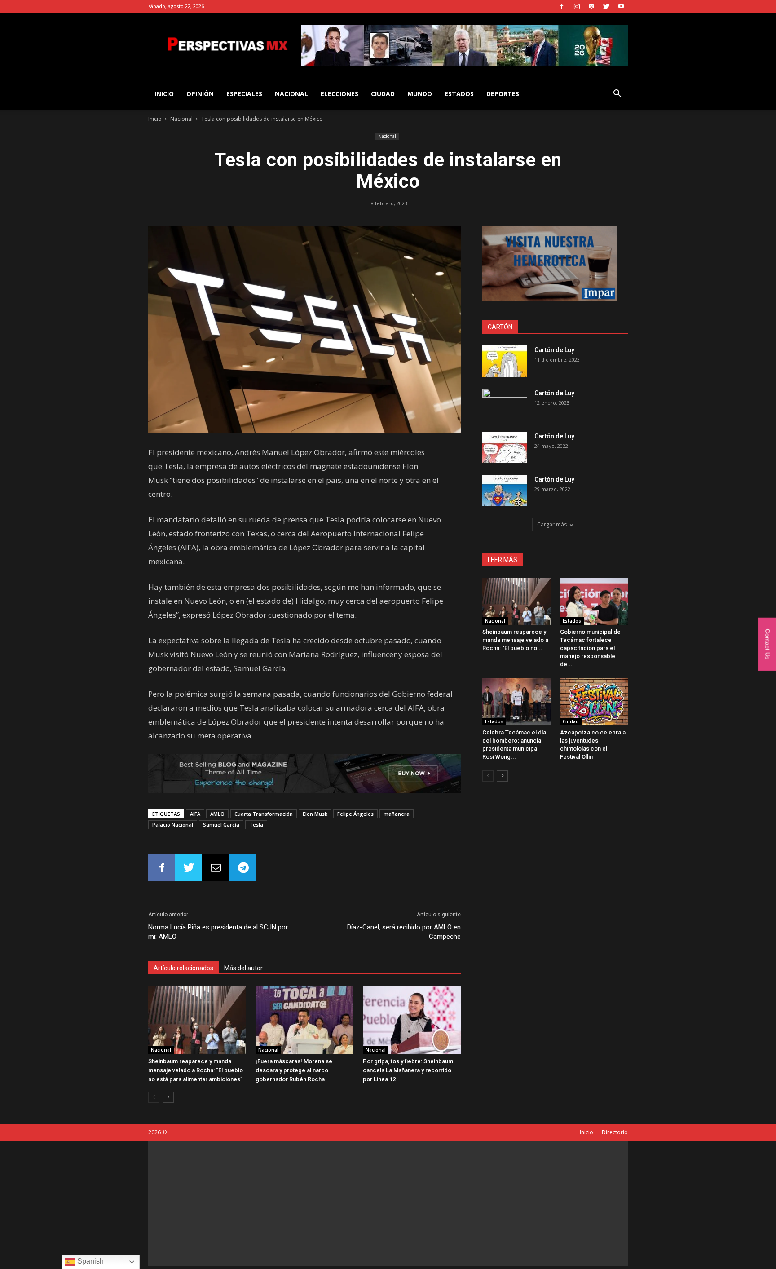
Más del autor (243, 968)
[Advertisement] (388, 1203)
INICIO (164, 93)
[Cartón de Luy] (504, 361)
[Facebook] (562, 6)
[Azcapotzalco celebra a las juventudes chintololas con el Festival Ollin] (594, 701)
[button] (617, 94)
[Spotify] (591, 6)
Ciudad (383, 93)
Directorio (615, 1132)
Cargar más (552, 524)
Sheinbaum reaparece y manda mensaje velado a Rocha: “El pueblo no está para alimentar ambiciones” (195, 1070)
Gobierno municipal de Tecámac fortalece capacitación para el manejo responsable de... (590, 648)
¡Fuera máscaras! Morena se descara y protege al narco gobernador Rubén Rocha (294, 1070)
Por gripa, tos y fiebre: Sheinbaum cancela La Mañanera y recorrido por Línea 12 (408, 1070)
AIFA (195, 813)
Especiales (244, 93)
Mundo (419, 93)
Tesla (256, 824)
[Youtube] (621, 6)
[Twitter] (606, 6)
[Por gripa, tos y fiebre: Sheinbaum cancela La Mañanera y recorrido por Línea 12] (412, 1020)
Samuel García (221, 824)
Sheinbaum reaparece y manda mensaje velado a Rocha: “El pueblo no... (515, 639)
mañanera (397, 813)
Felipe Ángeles (355, 813)
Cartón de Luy (554, 350)
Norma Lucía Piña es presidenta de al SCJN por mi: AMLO (218, 932)
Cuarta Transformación (263, 813)
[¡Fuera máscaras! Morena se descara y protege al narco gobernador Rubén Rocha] (304, 1020)
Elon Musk (315, 813)
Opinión (200, 93)
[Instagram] (576, 6)
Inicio (155, 119)
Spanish (89, 1261)
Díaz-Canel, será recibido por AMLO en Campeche (404, 932)
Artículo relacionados (183, 968)
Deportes (502, 93)
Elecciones (339, 93)
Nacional (291, 93)
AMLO (217, 813)
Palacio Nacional (172, 824)
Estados (459, 93)
